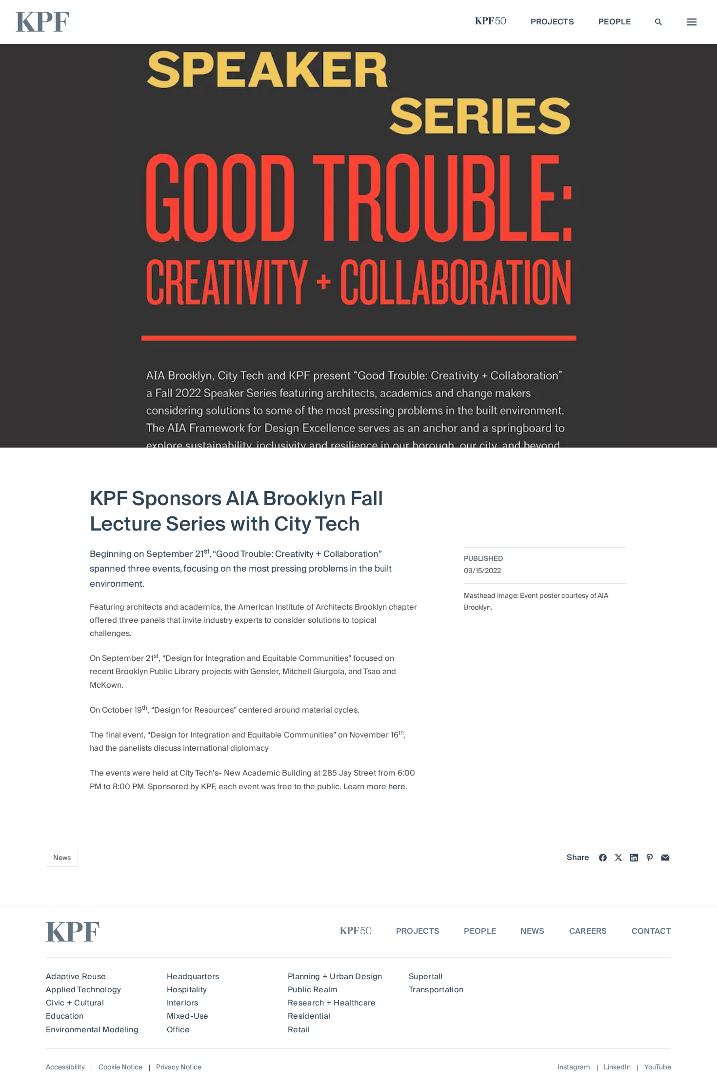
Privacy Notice (178, 1067)
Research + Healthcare (332, 1003)
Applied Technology (83, 990)
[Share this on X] (618, 857)
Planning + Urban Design (335, 977)
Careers (588, 931)
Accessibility (65, 1067)
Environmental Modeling (92, 1030)
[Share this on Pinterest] (650, 857)
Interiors (183, 1003)
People (480, 931)
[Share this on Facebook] (603, 857)
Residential (309, 1016)
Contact (651, 931)
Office (178, 1030)
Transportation (436, 990)
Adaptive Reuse (76, 977)
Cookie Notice (120, 1067)
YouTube (657, 1067)
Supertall (426, 977)
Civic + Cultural (75, 1003)
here (396, 787)
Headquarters (193, 977)
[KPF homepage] (42, 21)
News (62, 858)
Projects (418, 931)
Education (65, 1016)
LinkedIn (617, 1067)
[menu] (689, 22)
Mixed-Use (188, 1016)
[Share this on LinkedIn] (634, 857)
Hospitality (187, 990)
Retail (299, 1030)
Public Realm (313, 990)
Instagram (574, 1067)
